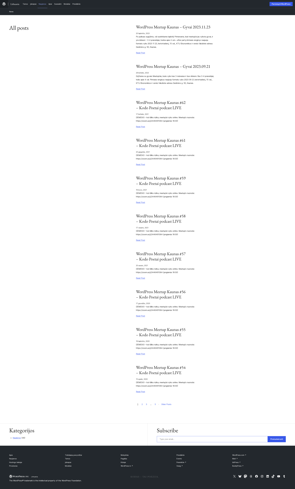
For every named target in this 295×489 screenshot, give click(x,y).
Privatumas (13, 466)
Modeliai (68, 466)
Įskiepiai (68, 462)
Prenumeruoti (276, 439)
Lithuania (34, 477)
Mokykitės (125, 455)
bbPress (236, 462)
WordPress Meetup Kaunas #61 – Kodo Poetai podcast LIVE (161, 143)
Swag (180, 466)
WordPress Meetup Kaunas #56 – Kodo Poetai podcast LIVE (161, 294)
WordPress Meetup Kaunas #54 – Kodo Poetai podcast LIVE (161, 370)
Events (179, 459)
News (11, 12)
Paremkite (181, 462)
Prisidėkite (180, 455)
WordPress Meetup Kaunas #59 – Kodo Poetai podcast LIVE (161, 180)
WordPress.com (239, 455)
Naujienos (17, 438)
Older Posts (166, 404)
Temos (67, 459)
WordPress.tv (127, 466)
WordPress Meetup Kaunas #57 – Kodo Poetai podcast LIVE (161, 256)
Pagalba (124, 459)
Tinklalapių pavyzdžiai (73, 455)
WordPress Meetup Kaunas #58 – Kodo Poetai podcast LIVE (161, 218)
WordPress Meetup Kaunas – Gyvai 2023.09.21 (173, 66)
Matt (235, 459)
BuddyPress (237, 466)
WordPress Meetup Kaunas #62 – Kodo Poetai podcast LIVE (161, 105)
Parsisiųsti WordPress (281, 4)
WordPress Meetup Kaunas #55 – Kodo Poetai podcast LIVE (161, 332)
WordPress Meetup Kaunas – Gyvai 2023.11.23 (173, 27)
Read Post (140, 53)
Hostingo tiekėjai (15, 462)
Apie (11, 455)
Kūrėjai (123, 462)
